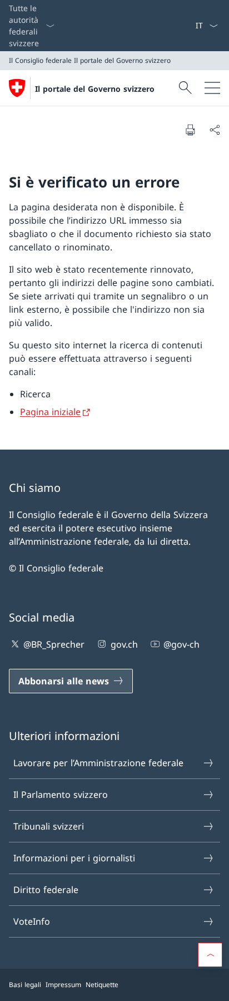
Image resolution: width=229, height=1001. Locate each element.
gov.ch (124, 644)
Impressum (63, 984)
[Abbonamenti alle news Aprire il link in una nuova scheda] (190, 25)
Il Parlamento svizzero (60, 794)
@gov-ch (181, 644)
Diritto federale (45, 890)
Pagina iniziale (50, 412)
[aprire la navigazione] (212, 88)
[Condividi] (214, 129)
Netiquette (102, 984)
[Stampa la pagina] (190, 129)
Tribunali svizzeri (48, 826)
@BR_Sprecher (53, 644)
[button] (210, 955)
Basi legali (25, 984)
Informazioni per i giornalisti (74, 858)
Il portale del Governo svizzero (95, 88)
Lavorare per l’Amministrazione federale (98, 763)
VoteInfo (31, 921)
